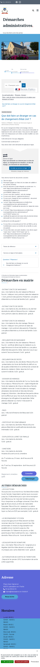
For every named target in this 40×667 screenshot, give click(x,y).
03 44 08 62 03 (6, 2)
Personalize (35, 661)
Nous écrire (9, 597)
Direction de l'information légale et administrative (15, 275)
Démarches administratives (24, 70)
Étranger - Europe (20, 95)
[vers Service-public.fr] (25, 90)
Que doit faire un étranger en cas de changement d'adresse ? (17, 264)
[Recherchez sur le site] (34, 10)
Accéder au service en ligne (19, 168)
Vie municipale (14, 70)
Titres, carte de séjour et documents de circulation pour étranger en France (18, 98)
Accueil (7, 70)
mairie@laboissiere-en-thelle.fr (16, 592)
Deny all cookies (22, 661)
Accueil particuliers (8, 95)
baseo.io (18, 277)
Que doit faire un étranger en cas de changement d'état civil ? (18, 105)
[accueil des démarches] (20, 81)
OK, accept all (8, 661)
